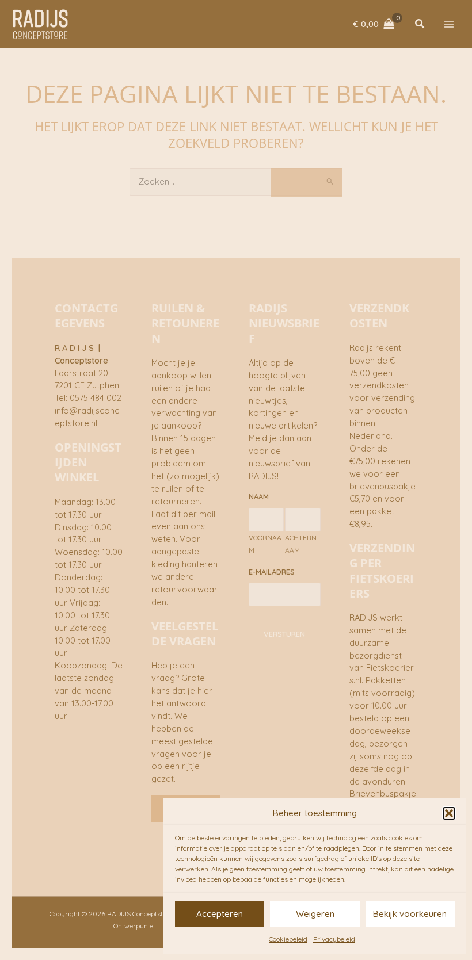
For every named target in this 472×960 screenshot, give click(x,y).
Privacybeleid (334, 939)
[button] (449, 813)
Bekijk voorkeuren (410, 913)
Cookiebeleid (288, 939)
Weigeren (315, 913)
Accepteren (219, 913)
